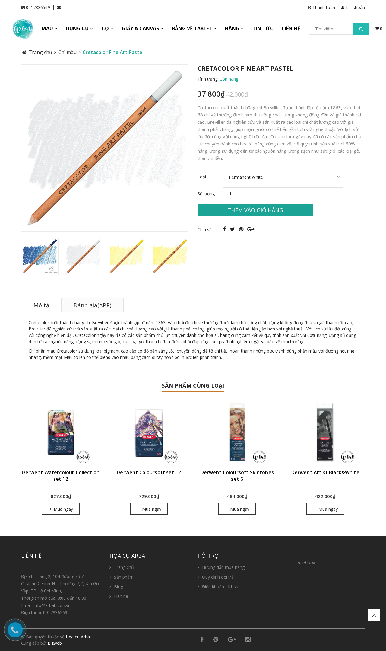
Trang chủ (124, 567)
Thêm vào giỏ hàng (255, 210)
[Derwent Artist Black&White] (325, 433)
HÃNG (233, 28)
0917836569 (38, 7)
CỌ (106, 28)
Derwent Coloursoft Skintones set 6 (237, 475)
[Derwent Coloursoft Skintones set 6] (237, 433)
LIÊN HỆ (291, 28)
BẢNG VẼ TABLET (192, 28)
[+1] (250, 229)
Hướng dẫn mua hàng (223, 567)
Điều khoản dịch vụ (220, 586)
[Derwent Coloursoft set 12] (149, 433)
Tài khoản (354, 7)
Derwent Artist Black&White (325, 472)
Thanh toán (323, 7)
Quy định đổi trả (218, 577)
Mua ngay (62, 509)
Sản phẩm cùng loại (193, 385)
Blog (118, 586)
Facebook (305, 562)
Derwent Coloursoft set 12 (149, 472)
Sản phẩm (124, 577)
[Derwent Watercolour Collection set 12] (60, 433)
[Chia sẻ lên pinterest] (242, 229)
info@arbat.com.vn (52, 605)
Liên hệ (121, 596)
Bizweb (55, 643)
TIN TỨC (262, 28)
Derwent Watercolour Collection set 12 (61, 475)
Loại (202, 177)
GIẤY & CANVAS (141, 28)
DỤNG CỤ (78, 28)
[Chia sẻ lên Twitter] (233, 229)
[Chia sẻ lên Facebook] (225, 229)
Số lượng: (207, 193)
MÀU (48, 28)
